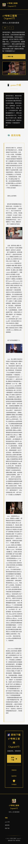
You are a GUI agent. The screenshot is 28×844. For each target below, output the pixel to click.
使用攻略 (7, 825)
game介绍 (7, 822)
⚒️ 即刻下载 (9, 56)
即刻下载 (7, 828)
